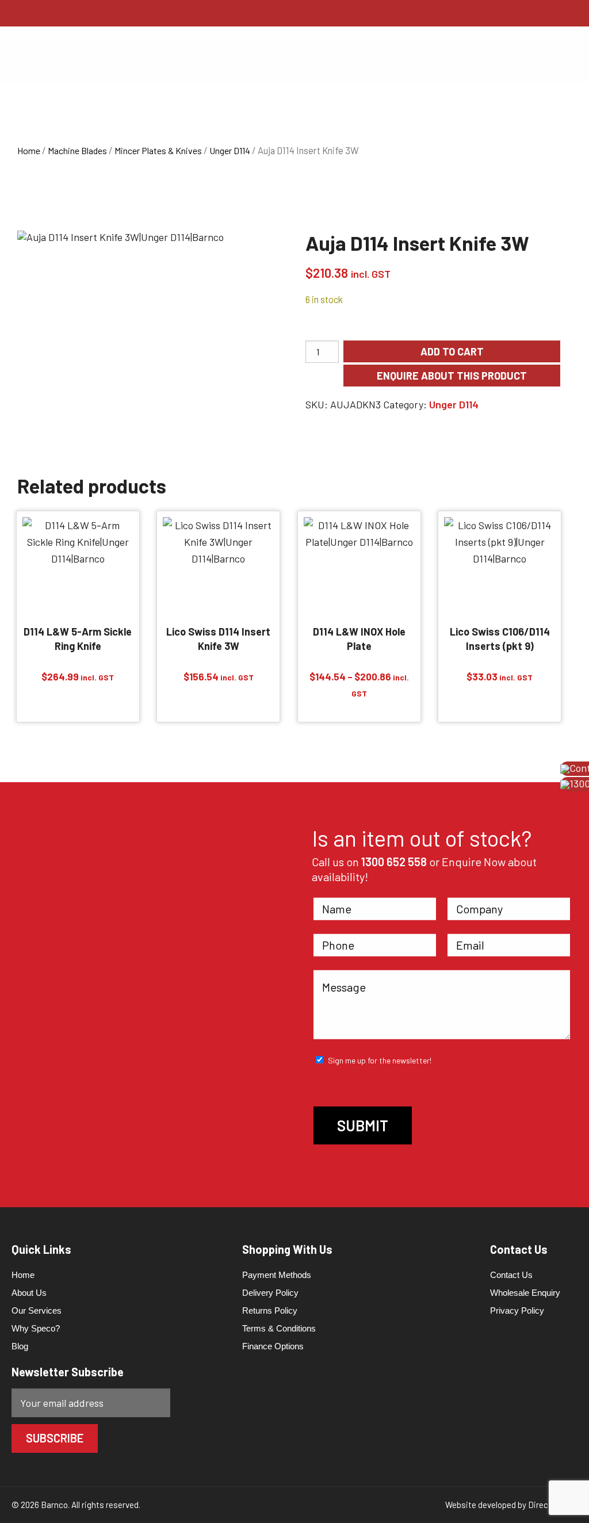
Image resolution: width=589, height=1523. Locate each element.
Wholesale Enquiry (525, 1293)
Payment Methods (276, 1275)
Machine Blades (77, 150)
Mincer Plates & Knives (158, 150)
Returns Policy (269, 1310)
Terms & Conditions (279, 1328)
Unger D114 (229, 150)
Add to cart (452, 351)
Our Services (37, 1310)
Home (28, 150)
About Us (29, 1293)
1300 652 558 (394, 861)
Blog (20, 1346)
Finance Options (273, 1346)
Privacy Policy (517, 1310)
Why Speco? (36, 1328)
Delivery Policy (270, 1293)
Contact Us (511, 1275)
